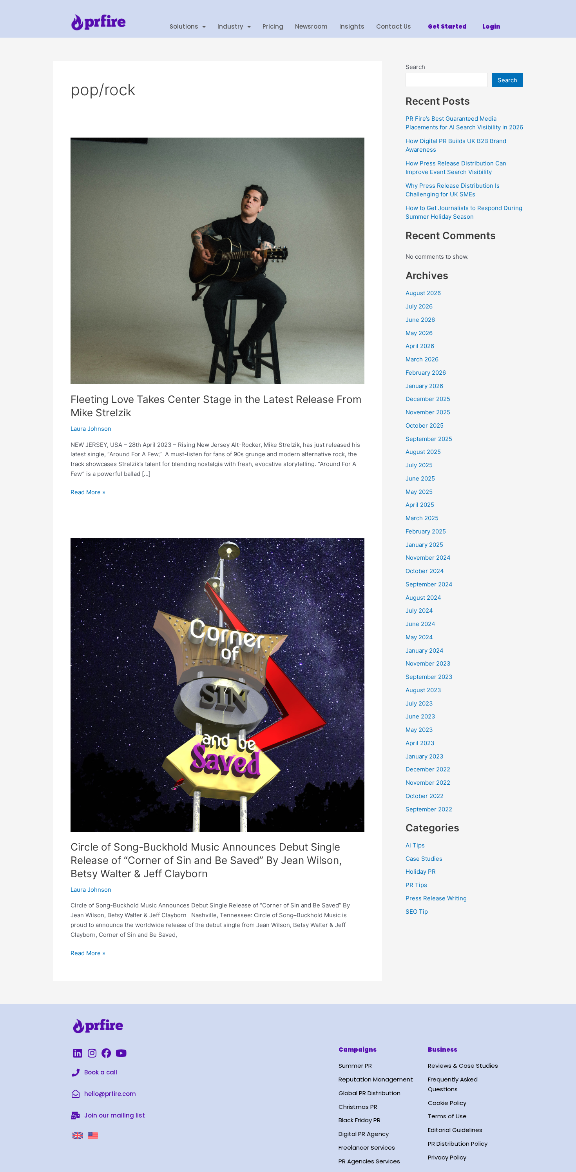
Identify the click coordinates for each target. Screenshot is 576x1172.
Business (442, 1049)
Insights (351, 26)
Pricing (273, 26)
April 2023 (420, 743)
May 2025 (419, 491)
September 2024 (429, 584)
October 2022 (425, 796)
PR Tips (416, 885)
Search (415, 67)
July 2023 (419, 703)
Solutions (184, 26)
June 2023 (420, 716)
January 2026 (424, 386)
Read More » (88, 492)
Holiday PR (421, 871)
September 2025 (429, 439)
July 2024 (419, 610)
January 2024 (425, 650)
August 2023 (423, 690)
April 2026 (420, 346)
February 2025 (426, 531)
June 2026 (420, 319)
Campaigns (358, 1049)
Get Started (447, 26)
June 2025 (420, 478)
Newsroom (311, 26)
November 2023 (428, 663)
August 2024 (423, 597)
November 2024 (428, 557)
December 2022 (428, 769)
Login (491, 26)
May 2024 (419, 637)
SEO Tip (417, 911)
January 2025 (424, 544)
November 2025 (428, 412)
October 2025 (425, 425)
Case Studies (424, 858)
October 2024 (425, 571)
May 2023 (419, 729)
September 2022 (429, 809)
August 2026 (423, 293)
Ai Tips (415, 845)
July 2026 (419, 306)
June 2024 (420, 624)
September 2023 (429, 676)
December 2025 (428, 399)
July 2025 (419, 465)
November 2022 (428, 782)
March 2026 (422, 359)
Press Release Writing (436, 898)
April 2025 (420, 504)
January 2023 (425, 756)
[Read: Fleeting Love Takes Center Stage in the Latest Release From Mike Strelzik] (217, 260)
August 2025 (423, 451)
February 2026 (426, 372)
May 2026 (419, 333)
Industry (230, 26)
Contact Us (393, 26)
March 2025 (422, 518)
